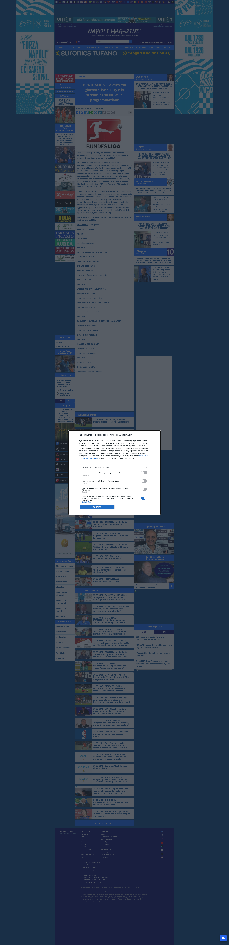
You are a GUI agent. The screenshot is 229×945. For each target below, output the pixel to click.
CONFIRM (97, 507)
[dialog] (114, 472)
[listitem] (114, 467)
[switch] (144, 472)
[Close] (156, 435)
